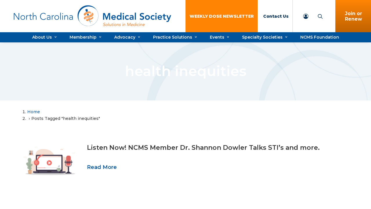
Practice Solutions (172, 37)
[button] (49, 161)
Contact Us (276, 16)
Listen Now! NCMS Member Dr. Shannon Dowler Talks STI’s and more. (203, 148)
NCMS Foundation (319, 37)
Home (33, 111)
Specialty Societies (262, 37)
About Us (42, 37)
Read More (102, 167)
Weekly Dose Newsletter (222, 16)
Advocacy (124, 37)
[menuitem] (222, 16)
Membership (83, 37)
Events (217, 37)
